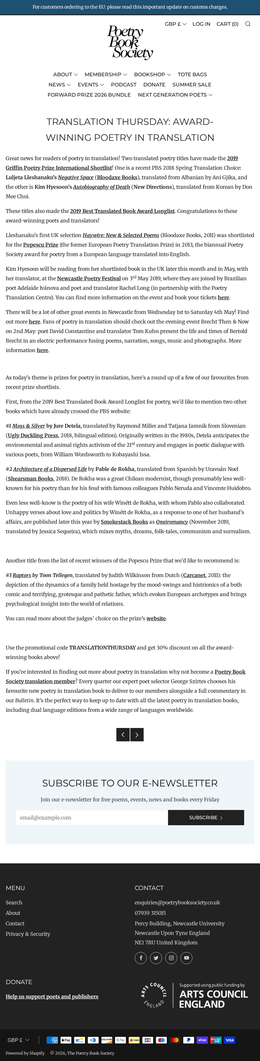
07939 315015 (150, 913)
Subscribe (203, 817)
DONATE (154, 85)
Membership (103, 74)
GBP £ (173, 24)
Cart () (227, 24)
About (62, 74)
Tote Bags (192, 74)
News (57, 85)
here (223, 297)
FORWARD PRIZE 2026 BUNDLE (89, 95)
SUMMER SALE (191, 85)
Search (14, 902)
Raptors (22, 575)
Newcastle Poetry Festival (89, 278)
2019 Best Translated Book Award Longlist (122, 211)
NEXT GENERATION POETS (172, 95)
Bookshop (149, 74)
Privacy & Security (28, 934)
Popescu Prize (40, 244)
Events (88, 85)
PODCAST (123, 85)
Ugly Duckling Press (33, 435)
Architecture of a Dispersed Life (50, 469)
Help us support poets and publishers (52, 996)
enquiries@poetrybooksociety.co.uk (177, 902)
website (156, 618)
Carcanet (194, 575)
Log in (201, 24)
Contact (15, 923)
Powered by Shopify (25, 1053)
